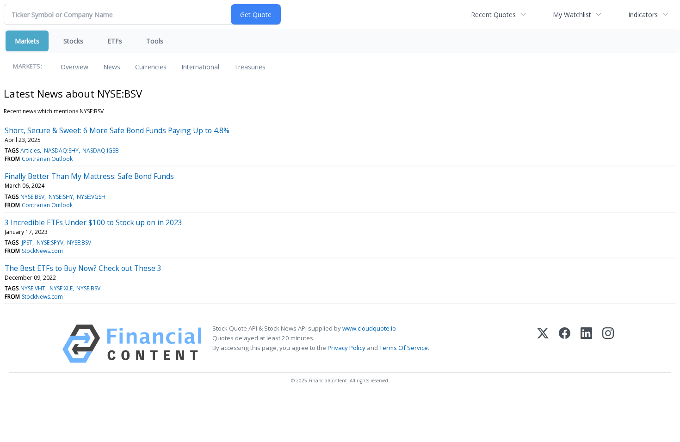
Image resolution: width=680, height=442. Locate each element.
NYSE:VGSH (91, 197)
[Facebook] (564, 344)
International (200, 66)
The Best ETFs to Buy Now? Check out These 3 (83, 268)
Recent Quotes (493, 14)
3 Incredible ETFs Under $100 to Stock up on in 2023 (93, 222)
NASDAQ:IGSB (100, 150)
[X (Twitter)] (542, 344)
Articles (30, 150)
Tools (154, 41)
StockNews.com (42, 251)
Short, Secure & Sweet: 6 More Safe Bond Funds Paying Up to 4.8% (117, 130)
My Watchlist (572, 14)
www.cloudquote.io (369, 328)
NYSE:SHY (61, 197)
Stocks (73, 41)
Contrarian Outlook (47, 159)
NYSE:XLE (61, 288)
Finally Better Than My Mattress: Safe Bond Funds (89, 176)
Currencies (151, 66)
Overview (74, 66)
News (111, 66)
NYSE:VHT (32, 288)
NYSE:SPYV (50, 242)
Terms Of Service (403, 348)
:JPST (26, 242)
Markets (27, 41)
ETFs (114, 41)
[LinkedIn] (586, 344)
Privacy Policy (346, 348)
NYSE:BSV (32, 197)
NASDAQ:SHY (61, 150)
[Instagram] (608, 344)
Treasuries (250, 66)
